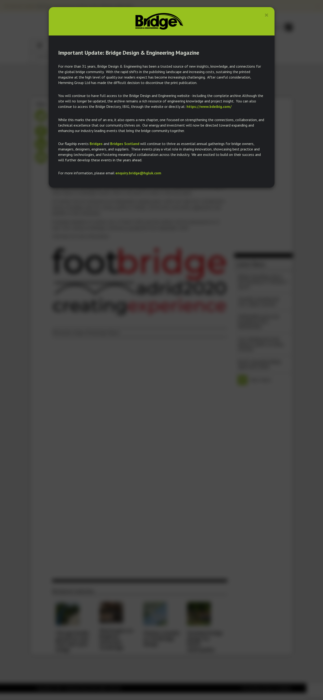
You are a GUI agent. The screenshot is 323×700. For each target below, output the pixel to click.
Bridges (96, 143)
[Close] (267, 15)
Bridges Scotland (124, 143)
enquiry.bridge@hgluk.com (138, 173)
